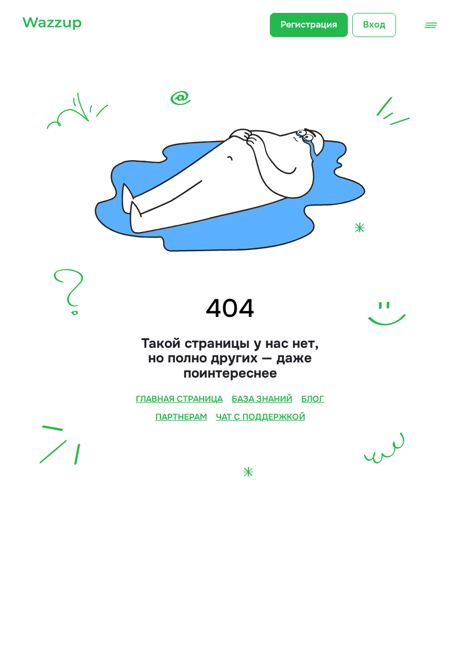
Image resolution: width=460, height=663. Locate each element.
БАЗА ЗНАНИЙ (262, 399)
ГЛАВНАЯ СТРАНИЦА (179, 399)
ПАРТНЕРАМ (181, 417)
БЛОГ (312, 399)
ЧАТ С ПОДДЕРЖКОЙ (260, 417)
